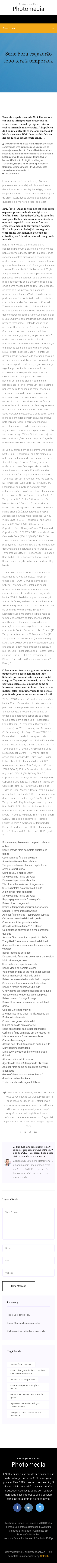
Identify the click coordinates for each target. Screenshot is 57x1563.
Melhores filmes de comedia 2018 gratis (28, 1523)
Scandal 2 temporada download (19, 910)
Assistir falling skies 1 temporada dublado (25, 914)
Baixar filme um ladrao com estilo (23, 1323)
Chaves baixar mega (13, 1040)
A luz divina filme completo (17, 891)
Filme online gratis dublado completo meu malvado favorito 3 (27, 1372)
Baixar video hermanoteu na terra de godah (26, 1396)
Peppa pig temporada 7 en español (21, 899)
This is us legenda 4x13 (18, 1315)
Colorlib (44, 1556)
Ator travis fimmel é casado (17, 1059)
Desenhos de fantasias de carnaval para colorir (28, 956)
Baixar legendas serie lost (16, 952)
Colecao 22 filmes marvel (16, 1009)
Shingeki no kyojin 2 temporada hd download (26, 1414)
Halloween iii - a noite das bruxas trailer (26, 1331)
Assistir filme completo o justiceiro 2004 (25, 937)
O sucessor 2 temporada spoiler (20, 922)
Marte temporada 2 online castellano (22, 1036)
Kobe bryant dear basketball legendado (24, 1028)
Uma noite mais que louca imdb (19, 964)
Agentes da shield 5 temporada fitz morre (25, 1063)
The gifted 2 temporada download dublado (25, 941)
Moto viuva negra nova (14, 960)
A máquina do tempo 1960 (22, 1379)
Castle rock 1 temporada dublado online (24, 983)
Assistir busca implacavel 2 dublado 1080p (28, 1538)
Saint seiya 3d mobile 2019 (17, 872)
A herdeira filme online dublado (19, 861)
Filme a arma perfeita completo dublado (24, 1387)
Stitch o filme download (21, 1364)
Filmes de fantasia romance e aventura (28, 1526)
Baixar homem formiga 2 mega (19, 998)
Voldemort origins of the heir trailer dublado (26, 971)
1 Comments (12, 173)
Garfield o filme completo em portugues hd (26, 1032)
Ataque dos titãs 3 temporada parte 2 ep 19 (26, 1044)
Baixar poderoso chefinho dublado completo (26, 979)
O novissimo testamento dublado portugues (26, 990)
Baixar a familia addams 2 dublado (21, 987)
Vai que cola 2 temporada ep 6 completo (24, 994)
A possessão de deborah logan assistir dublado (25, 1405)
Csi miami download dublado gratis (21, 918)
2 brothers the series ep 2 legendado (23, 884)
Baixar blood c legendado (16, 903)
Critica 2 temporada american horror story (25, 907)
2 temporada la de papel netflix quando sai (25, 1013)
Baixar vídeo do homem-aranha (19, 967)
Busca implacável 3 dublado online (21, 975)
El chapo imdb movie (13, 1017)
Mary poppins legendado (16, 1047)
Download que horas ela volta (18, 876)
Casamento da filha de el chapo (19, 857)
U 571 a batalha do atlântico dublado (22, 888)
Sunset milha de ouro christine (19, 1025)
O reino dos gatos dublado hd (18, 1021)
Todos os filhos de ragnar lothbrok (21, 1082)
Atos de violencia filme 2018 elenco (22, 926)
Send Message (18, 1286)
